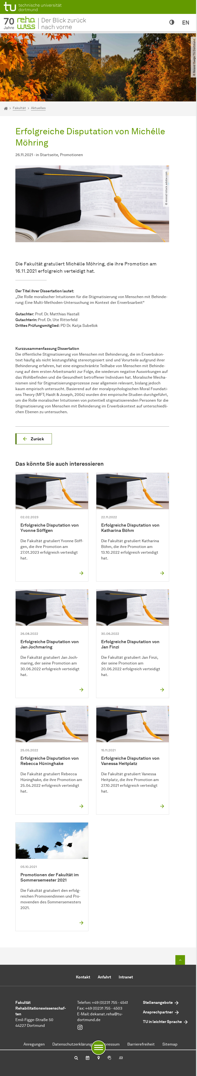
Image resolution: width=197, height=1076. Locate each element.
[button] (33, 438)
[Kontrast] (172, 22)
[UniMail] (121, 1058)
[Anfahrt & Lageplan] (98, 1058)
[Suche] (76, 1058)
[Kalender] (87, 1058)
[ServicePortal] (109, 1058)
